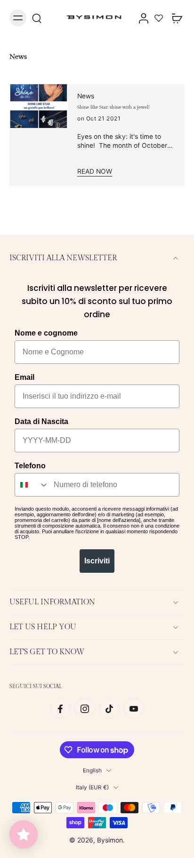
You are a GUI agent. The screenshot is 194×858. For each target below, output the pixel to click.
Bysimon (110, 840)
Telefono (30, 466)
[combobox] (32, 484)
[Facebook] (60, 708)
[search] (36, 17)
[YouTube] (133, 708)
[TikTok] (109, 708)
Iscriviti (97, 561)
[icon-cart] (174, 18)
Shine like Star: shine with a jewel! (113, 107)
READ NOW (94, 171)
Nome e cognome (46, 333)
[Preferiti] (159, 18)
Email (24, 377)
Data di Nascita (41, 421)
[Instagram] (84, 708)
